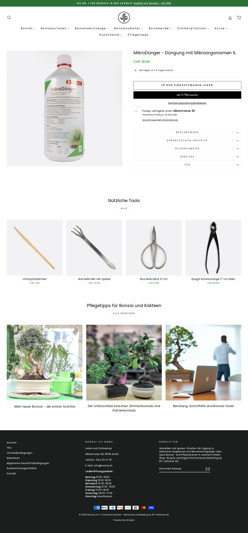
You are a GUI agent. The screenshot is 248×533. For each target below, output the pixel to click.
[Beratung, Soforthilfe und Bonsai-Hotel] (203, 363)
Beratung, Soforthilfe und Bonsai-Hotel (203, 406)
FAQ (187, 164)
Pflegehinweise (187, 148)
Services (187, 156)
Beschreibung (187, 132)
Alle (124, 208)
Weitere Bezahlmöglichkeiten (187, 103)
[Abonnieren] (207, 469)
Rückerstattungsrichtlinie (22, 468)
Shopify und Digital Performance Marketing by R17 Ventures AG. (190, 459)
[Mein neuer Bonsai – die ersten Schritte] (44, 363)
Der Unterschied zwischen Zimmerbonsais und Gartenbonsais (124, 408)
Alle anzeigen (124, 313)
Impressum (13, 458)
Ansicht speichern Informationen (160, 120)
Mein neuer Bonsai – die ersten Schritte (44, 406)
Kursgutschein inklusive (187, 140)
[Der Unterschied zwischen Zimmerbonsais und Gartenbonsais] (124, 363)
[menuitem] (28, 28)
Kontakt (11, 473)
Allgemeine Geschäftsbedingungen (28, 463)
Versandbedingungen (19, 453)
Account (12, 442)
